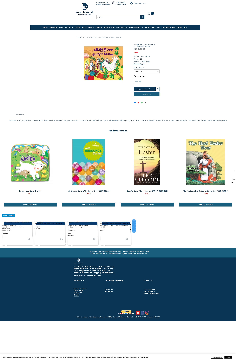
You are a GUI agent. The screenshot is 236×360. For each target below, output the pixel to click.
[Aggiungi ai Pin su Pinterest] (138, 103)
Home (79, 37)
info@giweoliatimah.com (151, 293)
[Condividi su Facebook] (135, 103)
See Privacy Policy (143, 357)
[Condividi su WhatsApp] (142, 103)
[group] (118, 171)
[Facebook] (142, 313)
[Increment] (140, 81)
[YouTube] (138, 313)
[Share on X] (145, 103)
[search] (142, 17)
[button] (69, 27)
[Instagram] (147, 313)
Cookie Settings (217, 357)
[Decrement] (136, 81)
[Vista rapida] (30, 162)
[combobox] (146, 71)
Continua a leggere (139, 64)
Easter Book (139, 68)
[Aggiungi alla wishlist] (157, 89)
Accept (228, 357)
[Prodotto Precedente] (1, 171)
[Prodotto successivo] (235, 171)
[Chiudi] (234, 357)
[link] (151, 13)
